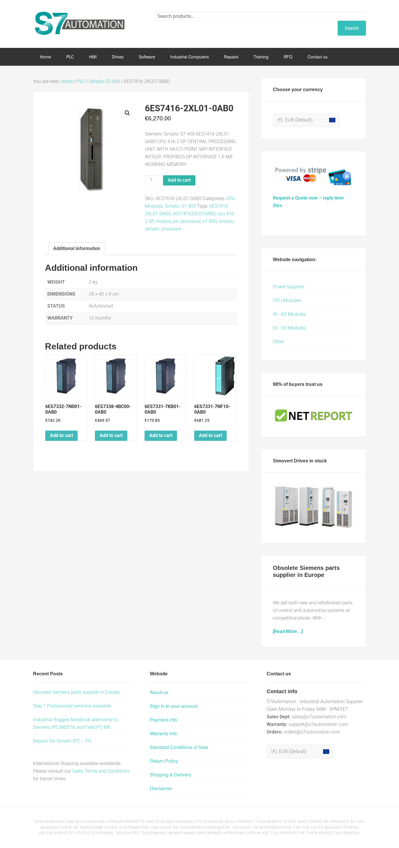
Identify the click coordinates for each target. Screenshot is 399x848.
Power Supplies (288, 286)
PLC (81, 81)
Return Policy (164, 760)
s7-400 (209, 221)
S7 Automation (79, 23)
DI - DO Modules (289, 328)
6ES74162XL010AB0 (194, 213)
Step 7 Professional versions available (72, 706)
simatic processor (163, 229)
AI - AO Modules (289, 314)
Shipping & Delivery (170, 774)
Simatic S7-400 (104, 81)
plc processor (186, 221)
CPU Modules (287, 300)
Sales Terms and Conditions (101, 771)
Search (352, 28)
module (163, 221)
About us (159, 692)
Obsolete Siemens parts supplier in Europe (76, 692)
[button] (127, 113)
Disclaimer (161, 788)
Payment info (163, 719)
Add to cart (179, 180)
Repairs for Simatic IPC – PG (62, 741)
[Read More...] (288, 631)
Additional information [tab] (76, 248)
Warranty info (163, 733)
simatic (226, 221)
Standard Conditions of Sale (179, 747)
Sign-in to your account (173, 706)
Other (278, 341)
